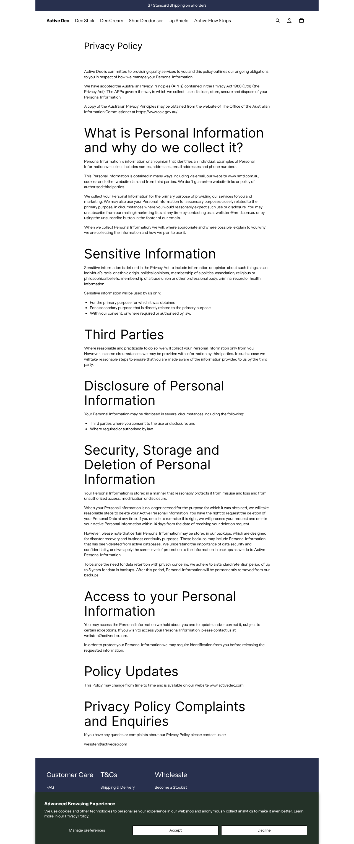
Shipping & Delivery (117, 787)
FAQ (50, 787)
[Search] (278, 20)
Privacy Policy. (77, 816)
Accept (175, 830)
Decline (264, 830)
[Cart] (301, 20)
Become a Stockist (171, 787)
